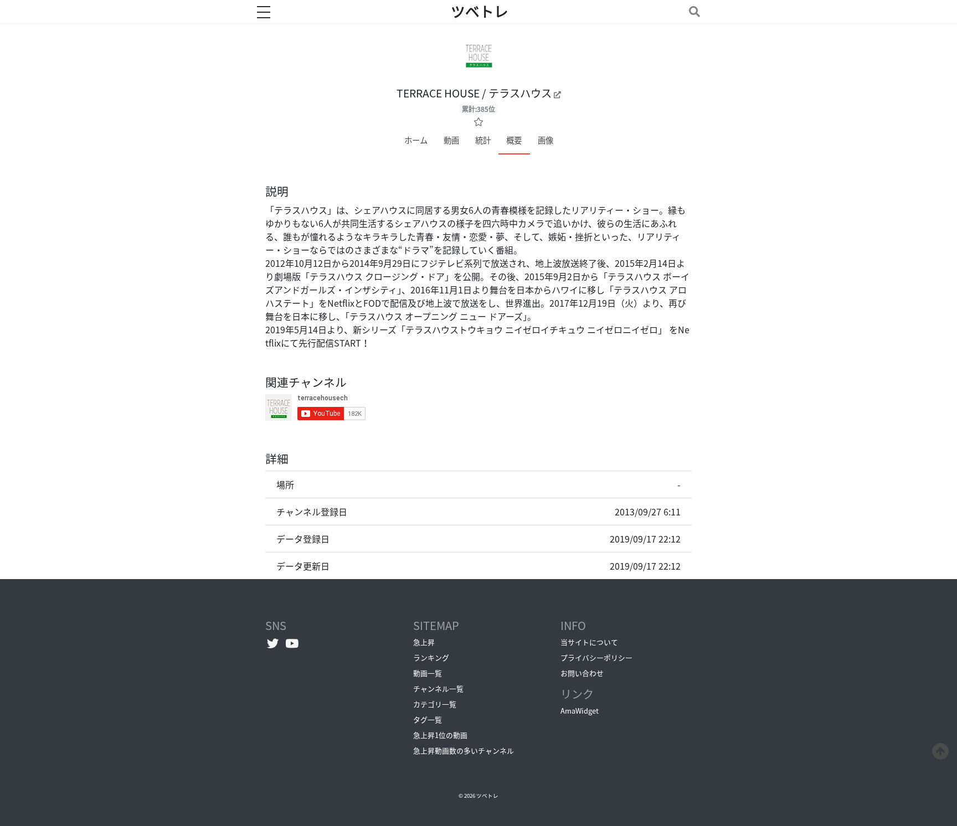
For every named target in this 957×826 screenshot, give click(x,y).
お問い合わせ (582, 673)
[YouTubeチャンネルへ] (292, 643)
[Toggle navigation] (692, 11)
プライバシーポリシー (596, 657)
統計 (483, 140)
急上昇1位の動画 (440, 735)
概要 (514, 140)
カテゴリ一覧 (434, 704)
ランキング (431, 657)
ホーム (416, 140)
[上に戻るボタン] (940, 749)
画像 (545, 140)
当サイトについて (589, 642)
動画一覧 (427, 673)
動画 (451, 140)
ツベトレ (479, 11)
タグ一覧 (427, 719)
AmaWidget (579, 710)
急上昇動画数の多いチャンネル (463, 750)
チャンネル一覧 (438, 688)
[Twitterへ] (272, 643)
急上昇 (424, 642)
